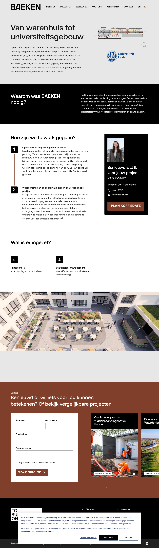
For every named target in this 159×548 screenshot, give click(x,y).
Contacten (125, 510)
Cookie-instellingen (88, 538)
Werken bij (81, 7)
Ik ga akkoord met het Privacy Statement (37, 463)
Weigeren (128, 538)
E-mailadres (21, 434)
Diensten (50, 7)
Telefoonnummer (23, 448)
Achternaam (51, 420)
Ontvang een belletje (32, 472)
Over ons (97, 7)
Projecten (65, 7)
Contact (128, 7)
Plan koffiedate (126, 206)
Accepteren (108, 538)
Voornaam (20, 420)
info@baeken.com (118, 194)
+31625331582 (116, 190)
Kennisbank (113, 7)
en (139, 7)
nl (144, 7)
